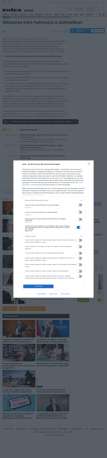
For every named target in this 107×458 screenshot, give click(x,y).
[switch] (79, 205)
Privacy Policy (65, 294)
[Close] (90, 164)
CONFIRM (38, 286)
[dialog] (53, 229)
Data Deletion (41, 294)
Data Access (53, 294)
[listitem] (53, 200)
